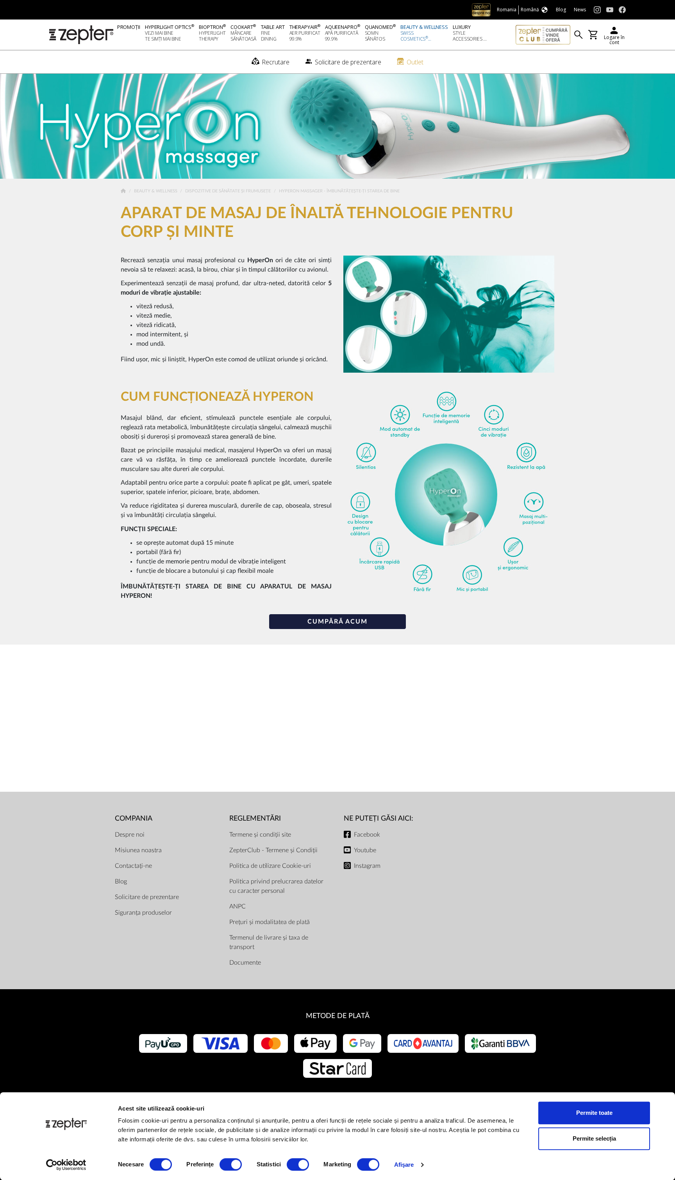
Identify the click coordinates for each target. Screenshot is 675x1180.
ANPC (237, 906)
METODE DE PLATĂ (338, 1016)
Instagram (367, 866)
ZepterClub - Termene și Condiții (273, 850)
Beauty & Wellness (156, 191)
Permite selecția (594, 1138)
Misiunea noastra (138, 850)
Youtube (365, 850)
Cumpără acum (337, 621)
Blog (121, 881)
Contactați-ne (133, 866)
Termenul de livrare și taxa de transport (268, 942)
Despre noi (130, 835)
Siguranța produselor (143, 913)
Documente (245, 963)
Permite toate (594, 1112)
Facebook (367, 835)
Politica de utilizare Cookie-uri (270, 866)
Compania (133, 818)
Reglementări (255, 818)
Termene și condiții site (260, 835)
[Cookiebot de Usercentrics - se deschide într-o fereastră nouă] (66, 1165)
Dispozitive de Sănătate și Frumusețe (228, 191)
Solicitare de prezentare (147, 897)
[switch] (231, 1164)
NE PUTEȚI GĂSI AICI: (378, 818)
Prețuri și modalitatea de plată (269, 922)
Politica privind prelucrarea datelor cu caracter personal (276, 886)
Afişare (404, 1164)
